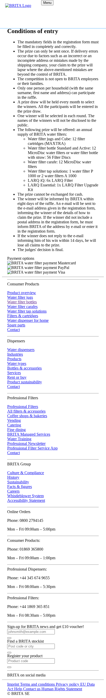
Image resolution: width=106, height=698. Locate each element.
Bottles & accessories (24, 368)
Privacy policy (68, 684)
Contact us (32, 689)
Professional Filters (22, 406)
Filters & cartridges (22, 316)
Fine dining (16, 429)
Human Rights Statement (61, 689)
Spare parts (16, 325)
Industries (15, 354)
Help (18, 689)
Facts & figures (19, 486)
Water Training (19, 439)
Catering (14, 425)
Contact (13, 329)
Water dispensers (20, 349)
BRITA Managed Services (28, 434)
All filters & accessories (26, 411)
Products (14, 359)
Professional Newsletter (26, 443)
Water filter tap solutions (27, 311)
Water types (16, 363)
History (13, 477)
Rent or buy (16, 377)
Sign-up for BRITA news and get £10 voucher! (45, 626)
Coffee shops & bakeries (27, 416)
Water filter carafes (22, 306)
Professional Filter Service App (32, 448)
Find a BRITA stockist (25, 641)
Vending (14, 420)
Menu (47, 3)
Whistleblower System (25, 496)
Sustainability (18, 482)
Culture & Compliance (25, 473)
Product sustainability (24, 382)
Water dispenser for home (28, 320)
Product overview (21, 293)
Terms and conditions (38, 684)
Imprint (13, 684)
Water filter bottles (22, 302)
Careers (13, 491)
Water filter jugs (20, 297)
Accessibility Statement (26, 500)
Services (14, 373)
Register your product (24, 656)
